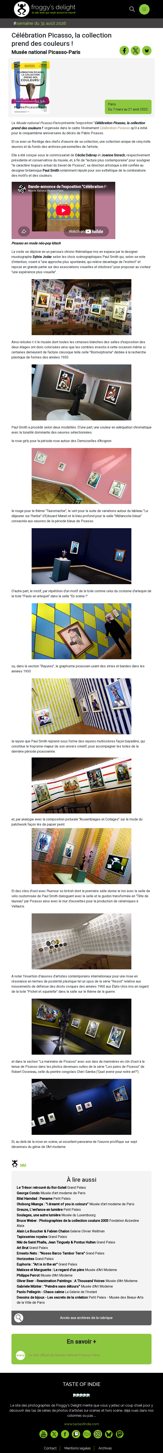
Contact (50, 1448)
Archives (105, 1448)
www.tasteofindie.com (81, 1424)
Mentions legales (77, 1448)
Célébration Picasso (115, 128)
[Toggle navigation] (144, 9)
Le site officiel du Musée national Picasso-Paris (64, 1355)
